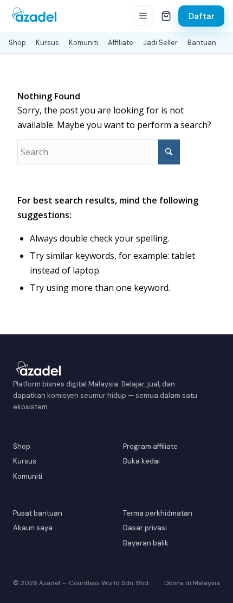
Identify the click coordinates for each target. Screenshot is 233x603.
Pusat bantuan (37, 513)
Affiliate (120, 42)
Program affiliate (150, 446)
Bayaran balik (146, 543)
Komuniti (83, 42)
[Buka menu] (143, 15)
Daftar (201, 16)
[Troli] (166, 15)
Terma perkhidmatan (157, 513)
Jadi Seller (160, 42)
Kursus (47, 42)
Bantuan (201, 42)
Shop (17, 42)
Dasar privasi (145, 527)
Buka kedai (141, 461)
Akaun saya (33, 527)
